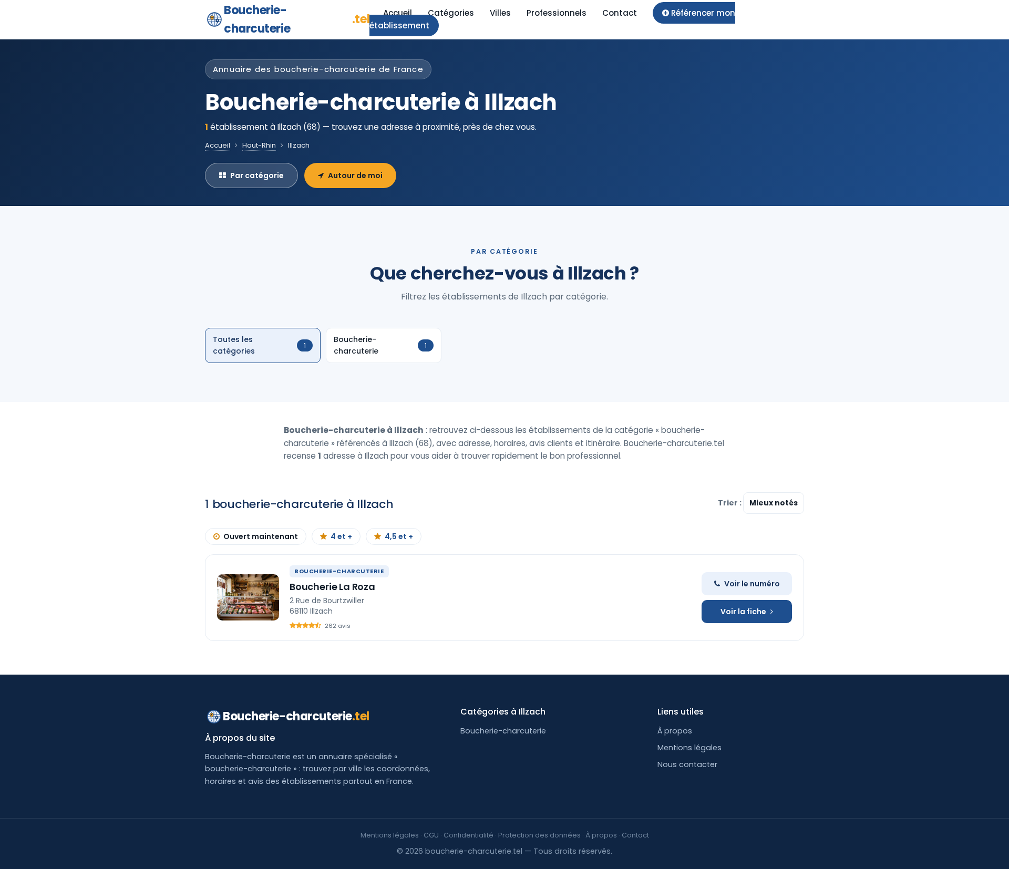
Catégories (451, 12)
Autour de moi (355, 175)
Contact (619, 12)
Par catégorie (257, 175)
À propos (674, 731)
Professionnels (556, 12)
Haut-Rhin (259, 145)
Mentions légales (689, 747)
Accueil (397, 12)
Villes (500, 12)
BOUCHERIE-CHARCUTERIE (339, 571)
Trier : (730, 503)
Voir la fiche (743, 611)
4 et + (341, 536)
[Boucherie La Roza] (248, 597)
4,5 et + (399, 536)
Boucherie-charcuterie (296, 19)
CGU (431, 835)
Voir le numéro (752, 583)
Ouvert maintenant (260, 536)
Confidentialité (468, 835)
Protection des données (539, 835)
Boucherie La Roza (332, 586)
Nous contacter (687, 764)
